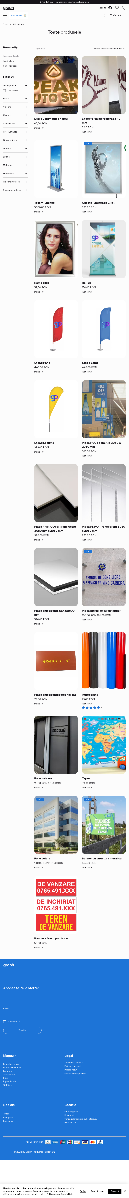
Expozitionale (9, 1081)
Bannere (7, 1071)
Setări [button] (83, 1191)
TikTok (6, 1113)
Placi (5, 1078)
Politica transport (72, 1066)
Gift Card (7, 1085)
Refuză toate (97, 1191)
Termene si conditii (73, 1062)
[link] (94, 707)
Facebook (8, 1121)
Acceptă (115, 1191)
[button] (123, 8)
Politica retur (70, 1069)
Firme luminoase (11, 1064)
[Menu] (5, 15)
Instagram (8, 1117)
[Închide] (125, 1191)
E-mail (6, 1008)
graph (8, 7)
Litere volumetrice (12, 1067)
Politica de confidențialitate (60, 1194)
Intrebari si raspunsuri (75, 1073)
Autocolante (9, 1074)
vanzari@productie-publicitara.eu (72, 2)
